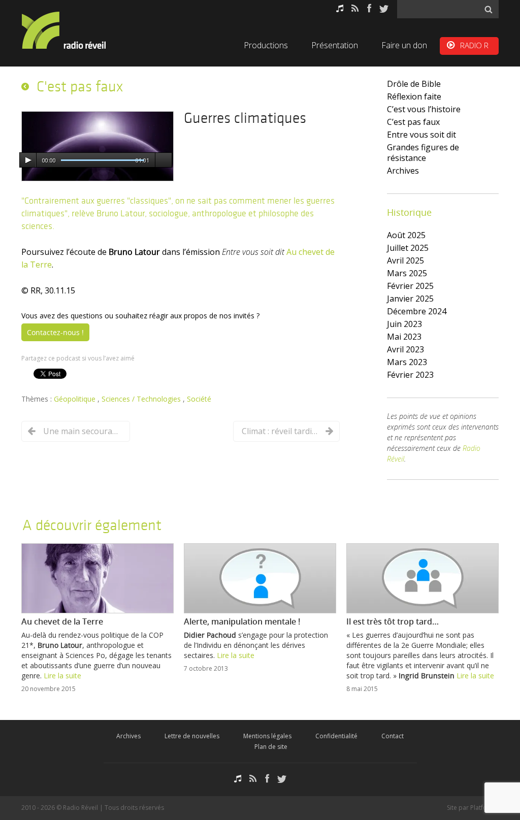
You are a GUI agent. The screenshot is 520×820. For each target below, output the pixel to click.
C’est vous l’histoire (424, 109)
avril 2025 (405, 260)
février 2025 (410, 285)
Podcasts (339, 8)
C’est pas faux (413, 121)
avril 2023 (405, 349)
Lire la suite (62, 675)
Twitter (383, 8)
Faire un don (404, 45)
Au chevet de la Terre (62, 621)
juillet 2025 (408, 247)
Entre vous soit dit (421, 134)
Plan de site (270, 746)
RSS (355, 8)
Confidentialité (336, 736)
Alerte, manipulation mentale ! (242, 621)
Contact (392, 736)
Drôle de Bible (414, 83)
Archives (403, 170)
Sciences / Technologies (142, 399)
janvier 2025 (410, 298)
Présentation (334, 45)
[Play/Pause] (28, 160)
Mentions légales (267, 736)
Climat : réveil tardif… (280, 431)
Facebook (369, 8)
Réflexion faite (414, 96)
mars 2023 (407, 362)
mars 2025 (407, 273)
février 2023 (410, 374)
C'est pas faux (80, 86)
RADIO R (474, 45)
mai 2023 (404, 336)
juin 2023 (404, 324)
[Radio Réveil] (77, 30)
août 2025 (406, 235)
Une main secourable (81, 431)
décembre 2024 (416, 311)
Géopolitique (76, 399)
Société (199, 399)
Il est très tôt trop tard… (392, 621)
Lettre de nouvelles (192, 736)
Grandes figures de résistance (423, 152)
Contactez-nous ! (55, 332)
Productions (266, 45)
